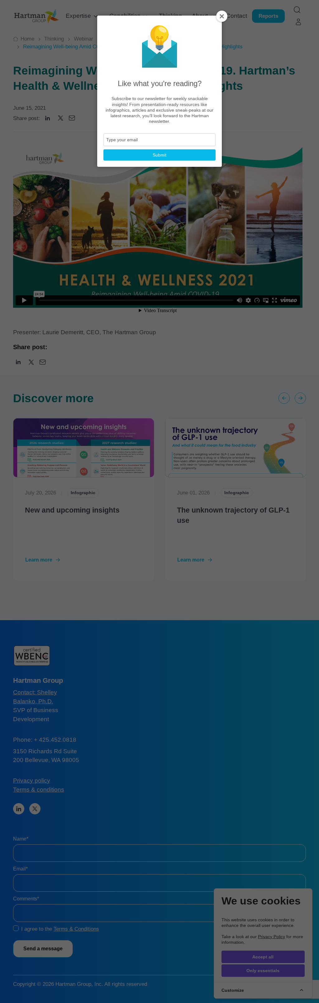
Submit (159, 154)
